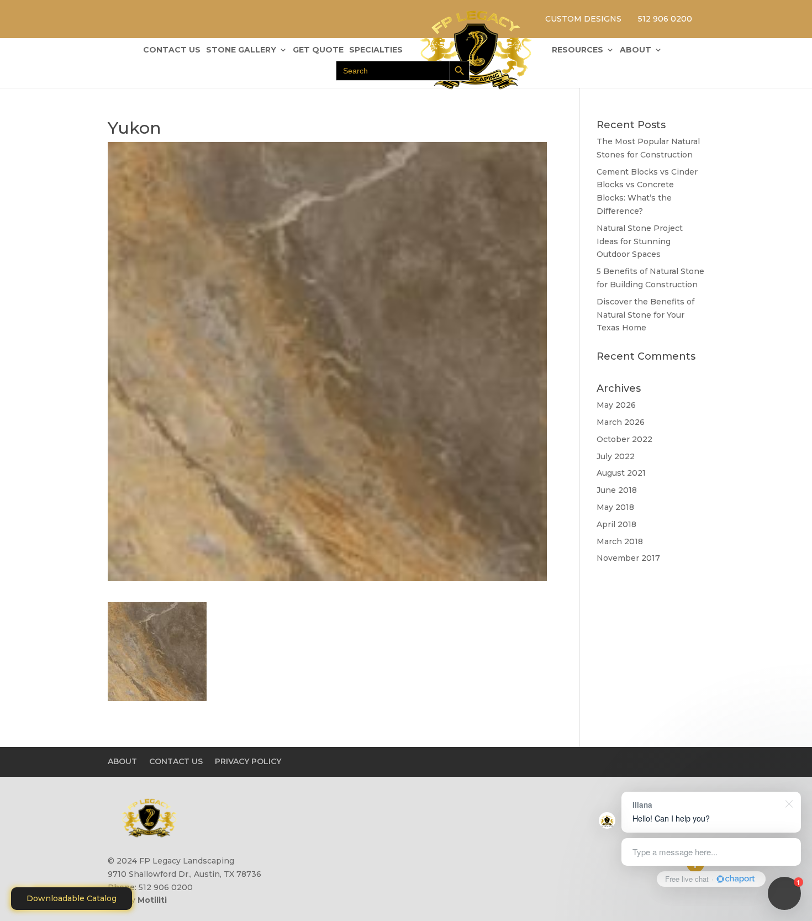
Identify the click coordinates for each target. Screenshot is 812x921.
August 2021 (621, 473)
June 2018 (617, 490)
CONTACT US (172, 50)
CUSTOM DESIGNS (583, 19)
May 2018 (615, 507)
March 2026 (621, 422)
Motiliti (152, 900)
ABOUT (635, 50)
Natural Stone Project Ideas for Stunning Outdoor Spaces (640, 241)
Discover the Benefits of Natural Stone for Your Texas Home (645, 315)
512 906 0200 (665, 19)
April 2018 (616, 524)
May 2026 (616, 405)
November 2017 (628, 558)
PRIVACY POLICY (248, 761)
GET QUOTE (318, 50)
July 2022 (616, 456)
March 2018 (620, 541)
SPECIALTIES (376, 50)
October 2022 (624, 439)
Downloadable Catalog (72, 898)
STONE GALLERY (241, 50)
